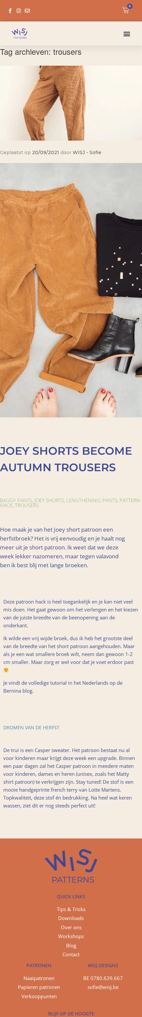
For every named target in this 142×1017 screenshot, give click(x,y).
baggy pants (16, 500)
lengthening (83, 500)
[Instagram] (18, 10)
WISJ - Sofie (87, 152)
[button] (126, 33)
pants (109, 500)
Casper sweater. (53, 750)
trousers (27, 505)
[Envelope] (27, 10)
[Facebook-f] (10, 10)
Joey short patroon (78, 529)
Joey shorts (49, 500)
